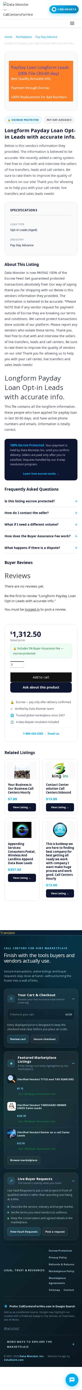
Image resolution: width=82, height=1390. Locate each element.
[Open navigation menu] (72, 23)
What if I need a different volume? (32, 524)
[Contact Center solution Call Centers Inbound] (60, 770)
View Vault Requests (24, 1231)
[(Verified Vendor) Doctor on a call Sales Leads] (11, 1134)
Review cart (18, 1039)
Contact (69, 1290)
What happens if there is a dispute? (32, 547)
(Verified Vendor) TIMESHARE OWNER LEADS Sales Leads (41, 1107)
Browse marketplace (23, 1160)
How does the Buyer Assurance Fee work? (38, 536)
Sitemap (54, 1290)
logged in (32, 609)
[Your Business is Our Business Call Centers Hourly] (22, 770)
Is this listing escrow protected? (30, 501)
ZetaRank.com (13, 1359)
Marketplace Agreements (57, 1280)
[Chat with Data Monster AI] (72, 1380)
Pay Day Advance (46, 37)
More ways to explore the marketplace (29, 1344)
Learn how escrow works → (41, 474)
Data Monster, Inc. (32, 1356)
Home (8, 37)
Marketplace (24, 37)
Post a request (55, 1231)
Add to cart (41, 677)
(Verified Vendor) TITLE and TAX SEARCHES (45, 1079)
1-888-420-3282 (33, 734)
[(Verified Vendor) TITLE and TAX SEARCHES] (11, 1079)
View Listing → (22, 807)
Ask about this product (41, 687)
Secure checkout (44, 1039)
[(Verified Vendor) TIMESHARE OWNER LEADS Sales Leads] (11, 1106)
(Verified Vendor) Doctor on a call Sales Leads (43, 1134)
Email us (53, 734)
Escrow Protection (60, 1250)
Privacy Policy (58, 1257)
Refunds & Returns (61, 1264)
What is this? (11, 1328)
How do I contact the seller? (27, 513)
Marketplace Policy (61, 1271)
